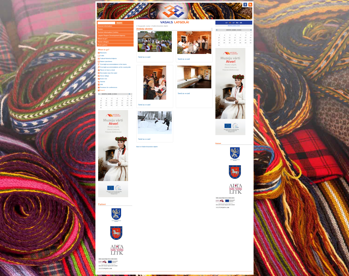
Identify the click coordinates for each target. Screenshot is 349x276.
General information (104, 26)
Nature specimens (106, 61)
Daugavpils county (144, 26)
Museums (103, 53)
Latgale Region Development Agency (111, 35)
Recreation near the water (108, 73)
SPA (101, 84)
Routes (100, 29)
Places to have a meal (107, 70)
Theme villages (103, 42)
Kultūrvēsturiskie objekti (160, 26)
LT (233, 23)
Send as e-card (144, 57)
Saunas (102, 81)
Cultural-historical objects (108, 58)
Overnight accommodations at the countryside (115, 67)
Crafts (102, 55)
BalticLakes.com (234, 25)
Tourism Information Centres (107, 32)
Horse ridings (104, 76)
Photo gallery (102, 45)
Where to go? (102, 39)
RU (237, 23)
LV (226, 23)
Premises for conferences (108, 87)
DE (241, 23)
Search (102, 90)
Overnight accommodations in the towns (113, 64)
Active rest (103, 78)
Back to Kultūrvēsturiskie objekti (146, 146)
